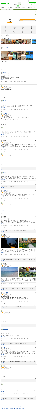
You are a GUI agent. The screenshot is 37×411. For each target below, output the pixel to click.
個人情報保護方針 (6, 408)
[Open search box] (2, 35)
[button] (3, 41)
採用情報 (17, 408)
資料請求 (23, 408)
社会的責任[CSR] (12, 408)
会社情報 (2, 408)
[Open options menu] (35, 47)
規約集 (20, 408)
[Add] (35, 11)
